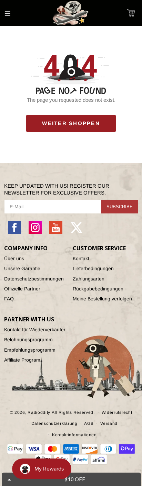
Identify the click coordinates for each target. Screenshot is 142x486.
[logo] (71, 13)
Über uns (14, 258)
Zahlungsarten (88, 278)
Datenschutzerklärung (54, 423)
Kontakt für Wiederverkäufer (34, 329)
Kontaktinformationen (74, 434)
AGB (88, 423)
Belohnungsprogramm (28, 339)
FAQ (9, 298)
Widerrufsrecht (117, 412)
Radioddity (39, 412)
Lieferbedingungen (93, 268)
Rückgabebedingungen (98, 288)
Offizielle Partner (22, 288)
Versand (109, 423)
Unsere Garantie (22, 268)
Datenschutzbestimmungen (34, 278)
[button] (131, 13)
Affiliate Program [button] (22, 360)
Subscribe (119, 206)
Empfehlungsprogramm (29, 350)
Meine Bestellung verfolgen (102, 298)
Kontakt (81, 258)
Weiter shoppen (71, 123)
